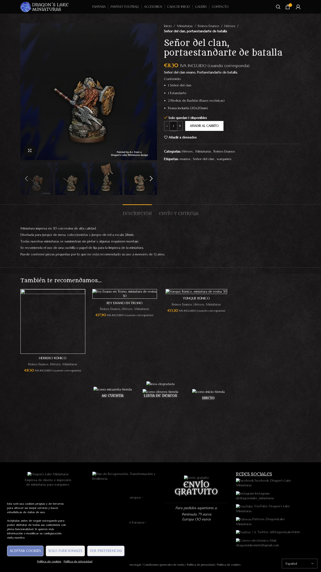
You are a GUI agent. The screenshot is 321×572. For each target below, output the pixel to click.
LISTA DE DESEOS (160, 396)
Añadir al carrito (204, 126)
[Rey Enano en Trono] (124, 294)
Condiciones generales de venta (163, 564)
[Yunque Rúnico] (196, 291)
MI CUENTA (112, 396)
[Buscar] (278, 7)
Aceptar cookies (25, 550)
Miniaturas (185, 26)
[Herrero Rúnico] (52, 321)
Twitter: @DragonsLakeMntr (278, 532)
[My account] (298, 7)
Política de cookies (49, 561)
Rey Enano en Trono (125, 303)
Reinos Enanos (208, 26)
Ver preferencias (106, 550)
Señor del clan (203, 159)
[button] (26, 179)
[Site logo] (44, 6)
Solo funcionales (65, 550)
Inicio (168, 26)
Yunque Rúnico (196, 298)
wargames (224, 159)
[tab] (137, 211)
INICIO (208, 398)
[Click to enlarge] (30, 151)
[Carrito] (287, 7)
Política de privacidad (78, 561)
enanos (185, 159)
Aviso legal (134, 564)
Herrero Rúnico (53, 358)
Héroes (229, 26)
